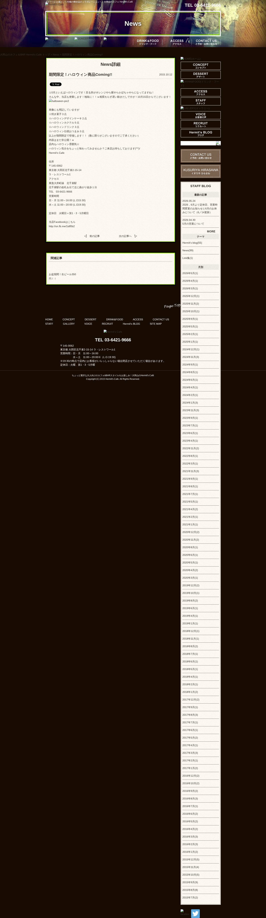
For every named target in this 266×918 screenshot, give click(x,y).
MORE (211, 231)
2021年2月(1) (190, 516)
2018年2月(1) (190, 684)
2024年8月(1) (190, 372)
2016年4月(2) (190, 829)
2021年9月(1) (190, 478)
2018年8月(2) (190, 646)
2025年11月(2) (190, 303)
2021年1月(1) (190, 524)
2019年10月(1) (190, 593)
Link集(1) (187, 258)
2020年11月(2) (190, 539)
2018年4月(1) (190, 676)
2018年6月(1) (190, 661)
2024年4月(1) (190, 387)
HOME (49, 319)
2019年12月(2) (190, 585)
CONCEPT (69, 319)
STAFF (49, 323)
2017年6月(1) (190, 730)
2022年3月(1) (190, 463)
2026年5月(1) (190, 273)
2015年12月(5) (190, 859)
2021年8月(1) (190, 486)
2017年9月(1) (190, 707)
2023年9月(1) (190, 417)
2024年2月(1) (190, 395)
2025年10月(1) (190, 311)
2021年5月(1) (190, 501)
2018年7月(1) (190, 653)
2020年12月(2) (190, 532)
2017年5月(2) (190, 737)
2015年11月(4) (190, 867)
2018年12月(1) (190, 631)
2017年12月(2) (190, 699)
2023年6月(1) (190, 433)
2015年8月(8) (190, 889)
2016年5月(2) (190, 821)
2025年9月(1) (190, 318)
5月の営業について (193, 223)
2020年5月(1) (190, 562)
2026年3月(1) (190, 288)
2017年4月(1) (190, 745)
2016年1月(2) (190, 851)
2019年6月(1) (190, 608)
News (56, 54)
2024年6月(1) (190, 379)
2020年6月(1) (190, 554)
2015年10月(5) (190, 874)
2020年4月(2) (190, 570)
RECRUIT (107, 323)
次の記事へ (125, 236)
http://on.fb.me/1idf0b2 (62, 226)
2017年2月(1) (190, 760)
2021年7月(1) (190, 494)
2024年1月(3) (190, 402)
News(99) (187, 250)
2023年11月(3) (190, 410)
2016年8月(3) (190, 798)
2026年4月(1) (190, 280)
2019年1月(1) (190, 623)
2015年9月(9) (190, 882)
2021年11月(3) (190, 471)
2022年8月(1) (190, 455)
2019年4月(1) (190, 615)
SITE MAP (156, 323)
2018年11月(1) (190, 638)
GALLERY (69, 323)
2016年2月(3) (190, 844)
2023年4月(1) (190, 440)
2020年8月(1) (190, 547)
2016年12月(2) (190, 775)
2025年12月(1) (190, 296)
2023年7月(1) (190, 425)
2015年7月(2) (190, 897)
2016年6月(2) (190, 813)
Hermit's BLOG (131, 323)
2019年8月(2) (190, 600)
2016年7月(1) (190, 806)
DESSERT (90, 319)
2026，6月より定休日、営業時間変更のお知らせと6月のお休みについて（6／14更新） (200, 208)
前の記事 (95, 236)
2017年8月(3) (190, 714)
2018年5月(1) (190, 669)
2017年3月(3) (190, 752)
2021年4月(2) (190, 509)
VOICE (88, 323)
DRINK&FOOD (114, 319)
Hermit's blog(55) (192, 242)
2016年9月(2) (190, 790)
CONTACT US (161, 319)
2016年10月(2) (190, 783)
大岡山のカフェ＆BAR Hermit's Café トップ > (26, 54)
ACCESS (138, 319)
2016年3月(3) (190, 836)
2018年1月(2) (190, 691)
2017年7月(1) (190, 722)
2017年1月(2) (190, 768)
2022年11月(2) (190, 448)
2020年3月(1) (190, 577)
